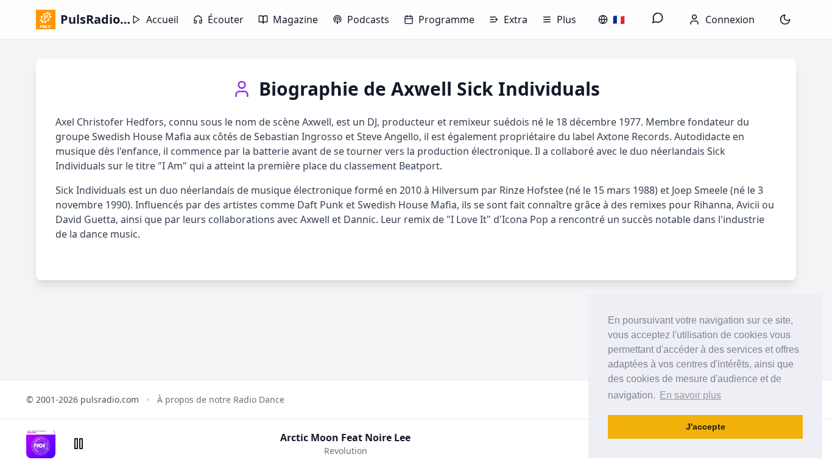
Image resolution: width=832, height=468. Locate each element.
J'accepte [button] (705, 426)
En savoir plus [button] (690, 395)
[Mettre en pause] (78, 443)
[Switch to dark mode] (785, 19)
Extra (515, 19)
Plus (566, 19)
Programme (446, 19)
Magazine (295, 19)
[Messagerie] (658, 19)
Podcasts (368, 19)
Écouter (226, 19)
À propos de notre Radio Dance (220, 399)
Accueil (162, 19)
